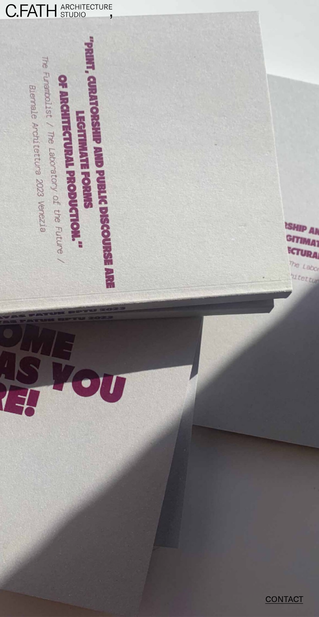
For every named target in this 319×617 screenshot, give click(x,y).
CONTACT (284, 599)
